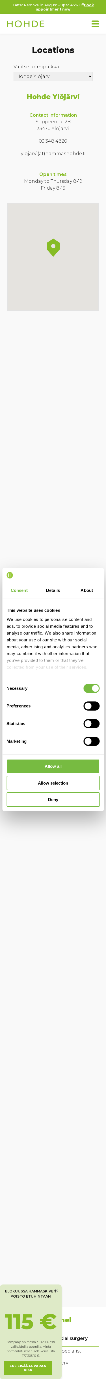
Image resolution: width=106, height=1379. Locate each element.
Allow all (53, 766)
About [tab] (87, 590)
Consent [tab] (19, 590)
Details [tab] (53, 590)
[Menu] (95, 23)
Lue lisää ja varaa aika (28, 1368)
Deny (53, 799)
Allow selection (53, 783)
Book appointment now (65, 7)
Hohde (25, 24)
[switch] (91, 706)
